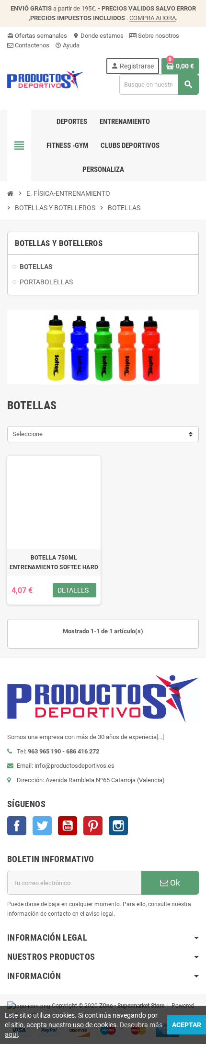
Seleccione (27, 434)
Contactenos (31, 45)
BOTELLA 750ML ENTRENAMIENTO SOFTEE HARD (54, 562)
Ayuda (67, 45)
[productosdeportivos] (45, 79)
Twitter (42, 825)
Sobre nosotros (158, 35)
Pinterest (93, 825)
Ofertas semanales (37, 35)
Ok (174, 882)
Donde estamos (98, 35)
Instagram (118, 825)
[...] (160, 737)
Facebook (16, 825)
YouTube (67, 825)
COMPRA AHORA (152, 18)
